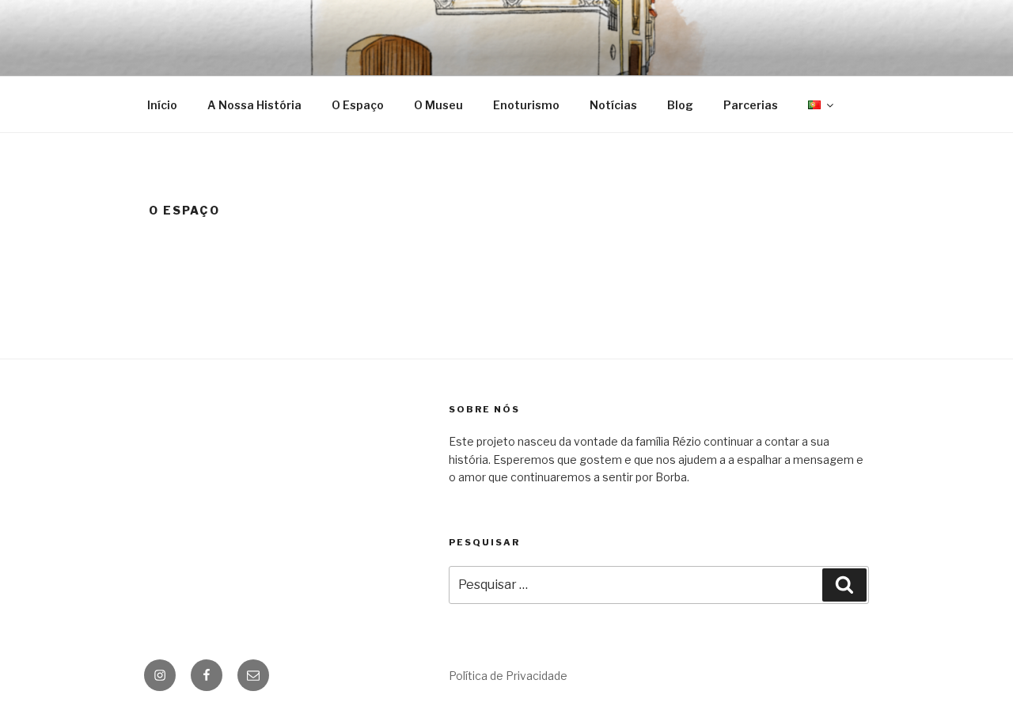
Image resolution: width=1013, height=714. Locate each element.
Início (162, 105)
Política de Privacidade (508, 675)
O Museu (438, 105)
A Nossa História (254, 105)
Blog (680, 105)
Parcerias (750, 105)
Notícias (613, 105)
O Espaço (358, 105)
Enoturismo (526, 105)
